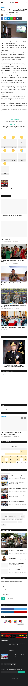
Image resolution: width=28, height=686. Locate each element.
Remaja (3, 519)
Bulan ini (14, 472)
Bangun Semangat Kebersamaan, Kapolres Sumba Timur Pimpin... (17, 655)
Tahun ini (22, 472)
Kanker (22, 516)
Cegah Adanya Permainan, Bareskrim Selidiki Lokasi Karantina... (16, 564)
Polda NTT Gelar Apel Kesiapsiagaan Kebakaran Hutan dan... (16, 502)
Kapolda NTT (19, 513)
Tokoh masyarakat (12, 516)
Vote (3, 598)
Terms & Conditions (13, 681)
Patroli (14, 513)
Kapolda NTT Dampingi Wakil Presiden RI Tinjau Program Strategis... (12, 238)
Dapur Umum (4, 516)
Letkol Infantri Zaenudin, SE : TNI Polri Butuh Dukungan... (11, 216)
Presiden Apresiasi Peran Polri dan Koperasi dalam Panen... (17, 649)
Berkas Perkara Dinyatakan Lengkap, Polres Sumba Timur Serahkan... (18, 495)
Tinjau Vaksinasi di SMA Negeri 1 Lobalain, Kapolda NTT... (18, 570)
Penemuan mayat (9, 519)
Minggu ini (5, 472)
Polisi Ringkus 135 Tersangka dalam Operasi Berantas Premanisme (13, 306)
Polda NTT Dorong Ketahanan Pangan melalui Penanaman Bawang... (17, 476)
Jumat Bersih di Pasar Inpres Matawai (14, 121)
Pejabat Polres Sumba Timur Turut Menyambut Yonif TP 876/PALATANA (17, 644)
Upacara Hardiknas (12, 522)
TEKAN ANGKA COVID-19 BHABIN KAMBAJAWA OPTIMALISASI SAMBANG (17, 551)
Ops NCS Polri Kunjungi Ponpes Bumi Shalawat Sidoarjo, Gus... (12, 433)
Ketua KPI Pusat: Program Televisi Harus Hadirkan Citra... (13, 283)
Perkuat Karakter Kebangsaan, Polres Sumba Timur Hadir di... (16, 483)
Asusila (19, 522)
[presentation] (22, 418)
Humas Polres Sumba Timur (9, 14)
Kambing (3, 524)
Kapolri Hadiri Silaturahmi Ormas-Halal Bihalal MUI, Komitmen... (13, 328)
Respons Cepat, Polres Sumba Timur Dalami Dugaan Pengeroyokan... (18, 489)
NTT (18, 516)
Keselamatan (4, 522)
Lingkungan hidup (18, 519)
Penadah (3, 513)
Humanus (9, 513)
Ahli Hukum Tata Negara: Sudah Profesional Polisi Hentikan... (18, 557)
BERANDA (3, 7)
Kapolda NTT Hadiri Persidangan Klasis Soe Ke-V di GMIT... (13, 261)
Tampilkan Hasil (9, 598)
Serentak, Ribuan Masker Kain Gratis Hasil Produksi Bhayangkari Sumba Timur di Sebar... (14, 127)
